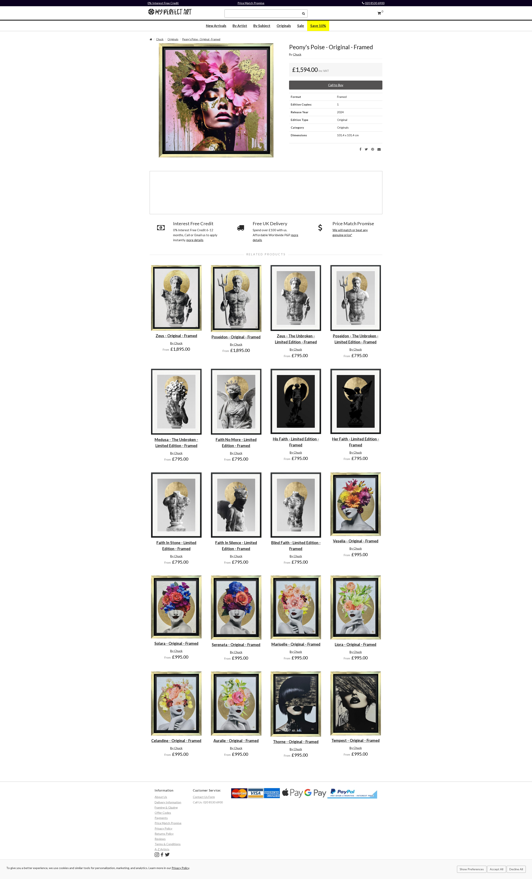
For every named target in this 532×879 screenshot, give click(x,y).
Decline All (516, 869)
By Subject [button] (261, 25)
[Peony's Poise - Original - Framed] (216, 100)
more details (194, 240)
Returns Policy (164, 833)
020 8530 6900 (374, 3)
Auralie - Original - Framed (236, 740)
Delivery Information (168, 802)
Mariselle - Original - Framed (295, 644)
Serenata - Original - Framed (236, 644)
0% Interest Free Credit (163, 3)
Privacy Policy (163, 828)
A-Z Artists (162, 849)
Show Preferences (472, 869)
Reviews (160, 839)
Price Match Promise (251, 3)
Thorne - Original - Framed (296, 741)
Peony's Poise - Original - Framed (201, 39)
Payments (161, 818)
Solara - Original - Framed (176, 643)
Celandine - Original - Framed (176, 740)
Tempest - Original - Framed (355, 740)
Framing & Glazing (166, 807)
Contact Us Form (204, 797)
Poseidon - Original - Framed (236, 337)
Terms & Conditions (168, 844)
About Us (161, 797)
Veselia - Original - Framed (355, 541)
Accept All (496, 869)
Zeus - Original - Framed (176, 335)
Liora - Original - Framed (355, 644)
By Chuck (176, 343)
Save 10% (318, 25)
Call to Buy (335, 85)
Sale (300, 25)
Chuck (160, 39)
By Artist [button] (240, 25)
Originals (284, 25)
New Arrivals (216, 25)
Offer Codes (163, 812)
